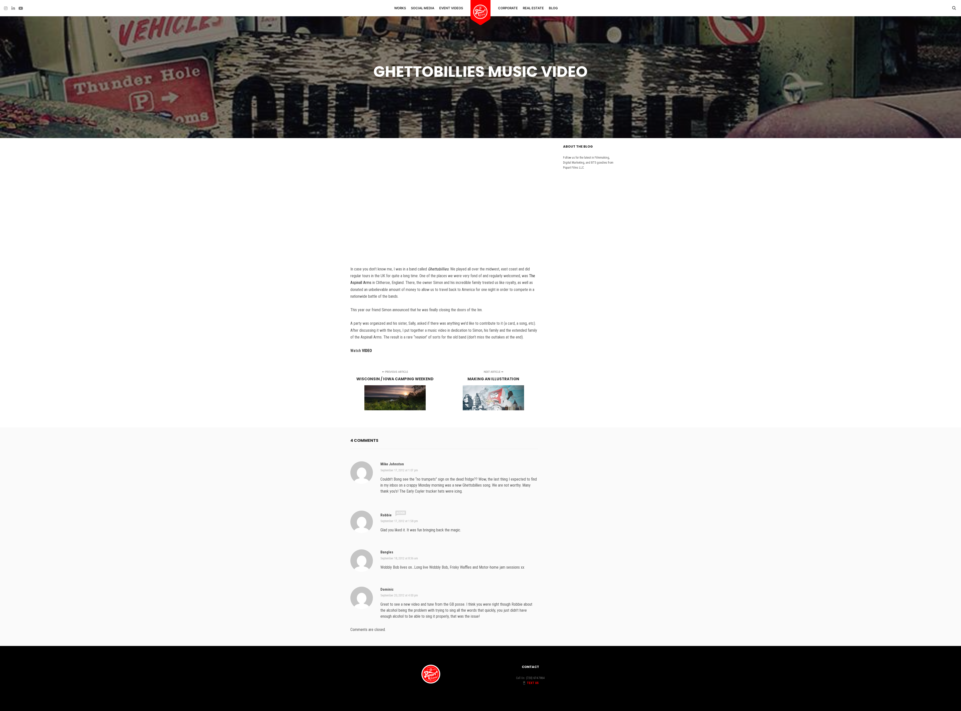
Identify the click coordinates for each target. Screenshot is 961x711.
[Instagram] (6, 8)
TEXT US (533, 683)
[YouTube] (21, 8)
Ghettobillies (438, 269)
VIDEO (367, 350)
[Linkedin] (13, 8)
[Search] (953, 8)
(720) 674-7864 (535, 678)
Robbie (386, 515)
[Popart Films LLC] (480, 12)
